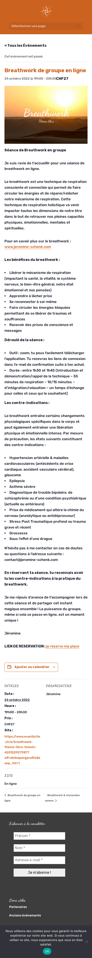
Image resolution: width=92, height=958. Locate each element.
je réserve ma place (62, 646)
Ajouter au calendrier (32, 667)
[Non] (86, 941)
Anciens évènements (25, 915)
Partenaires (18, 907)
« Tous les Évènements (25, 45)
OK (47, 951)
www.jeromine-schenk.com (27, 247)
